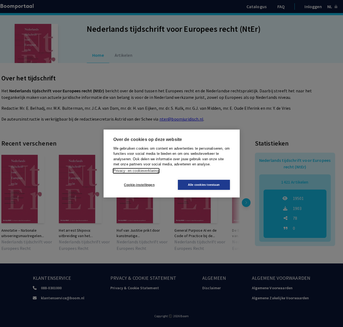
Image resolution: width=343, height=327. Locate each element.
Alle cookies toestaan (204, 184)
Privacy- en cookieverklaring (136, 171)
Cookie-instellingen (139, 185)
